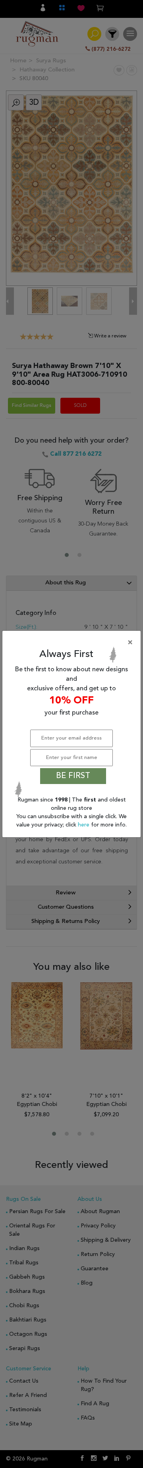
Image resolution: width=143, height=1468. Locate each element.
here (84, 825)
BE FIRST (73, 776)
